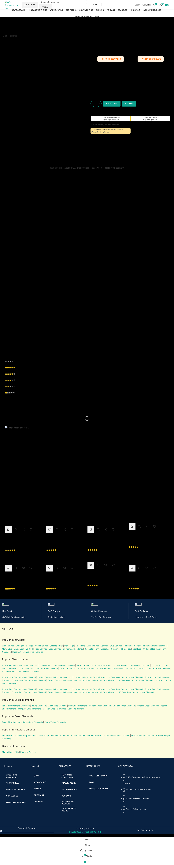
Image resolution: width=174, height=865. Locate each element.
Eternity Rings (93, 646)
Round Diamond (38, 706)
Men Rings (69, 646)
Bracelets (88, 649)
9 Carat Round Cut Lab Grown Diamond (152, 668)
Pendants (128, 646)
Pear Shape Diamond (77, 706)
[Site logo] (12, 4)
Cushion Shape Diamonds (54, 709)
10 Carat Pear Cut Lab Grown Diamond (136, 692)
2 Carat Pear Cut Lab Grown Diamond (54, 689)
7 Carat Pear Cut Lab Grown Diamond (64, 692)
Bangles (39, 652)
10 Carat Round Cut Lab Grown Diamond (20, 671)
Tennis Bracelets (101, 649)
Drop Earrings (55, 649)
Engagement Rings (24, 646)
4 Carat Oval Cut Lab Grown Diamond (126, 677)
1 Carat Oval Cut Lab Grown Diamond (19, 677)
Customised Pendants (73, 649)
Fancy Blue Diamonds (33, 722)
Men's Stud (7, 649)
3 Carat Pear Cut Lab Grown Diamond (90, 689)
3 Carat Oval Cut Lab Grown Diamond (90, 677)
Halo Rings (80, 646)
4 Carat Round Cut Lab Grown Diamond (132, 665)
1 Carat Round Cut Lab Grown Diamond (19, 665)
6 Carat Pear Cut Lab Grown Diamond (29, 692)
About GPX (29, 5)
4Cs (17, 752)
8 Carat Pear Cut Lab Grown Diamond (100, 692)
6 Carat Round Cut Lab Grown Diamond (40, 668)
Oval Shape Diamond (57, 706)
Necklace (136, 649)
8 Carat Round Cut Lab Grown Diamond (114, 668)
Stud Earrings (116, 646)
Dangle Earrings (159, 646)
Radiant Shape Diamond (100, 706)
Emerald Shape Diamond (124, 706)
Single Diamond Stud (23, 649)
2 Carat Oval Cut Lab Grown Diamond (54, 677)
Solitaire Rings (56, 646)
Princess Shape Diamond (148, 706)
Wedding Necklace (151, 649)
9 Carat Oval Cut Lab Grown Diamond (136, 680)
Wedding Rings (41, 646)
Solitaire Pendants (142, 646)
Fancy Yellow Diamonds (55, 722)
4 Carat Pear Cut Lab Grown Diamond (126, 689)
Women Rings (8, 646)
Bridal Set (16, 652)
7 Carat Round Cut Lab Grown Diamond (77, 668)
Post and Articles (27, 752)
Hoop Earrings (41, 649)
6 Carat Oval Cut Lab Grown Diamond (29, 680)
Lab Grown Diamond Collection (16, 706)
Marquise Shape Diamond (29, 709)
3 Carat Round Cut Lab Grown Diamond (94, 665)
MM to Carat (7, 752)
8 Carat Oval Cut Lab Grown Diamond (100, 680)
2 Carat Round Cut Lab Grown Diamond (57, 665)
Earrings (104, 646)
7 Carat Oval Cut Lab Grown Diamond (64, 680)
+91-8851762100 (140, 798)
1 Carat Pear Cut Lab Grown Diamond (19, 689)
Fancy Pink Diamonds (11, 722)
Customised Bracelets (121, 649)
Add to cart (112, 103)
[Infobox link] (21, 611)
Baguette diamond (76, 709)
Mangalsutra (28, 652)
